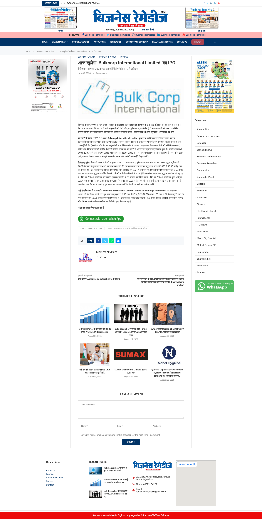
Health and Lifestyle (162, 42)
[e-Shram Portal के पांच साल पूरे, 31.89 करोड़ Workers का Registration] (94, 314)
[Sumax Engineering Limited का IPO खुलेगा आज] (131, 354)
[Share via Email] (118, 240)
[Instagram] (211, 3)
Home (44, 42)
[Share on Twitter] (105, 240)
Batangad (201, 143)
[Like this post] (91, 240)
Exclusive (182, 42)
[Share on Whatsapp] (111, 240)
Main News (202, 231)
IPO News (202, 224)
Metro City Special (206, 238)
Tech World (115, 42)
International (203, 218)
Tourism (201, 272)
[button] (61, 3)
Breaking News (204, 149)
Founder (50, 474)
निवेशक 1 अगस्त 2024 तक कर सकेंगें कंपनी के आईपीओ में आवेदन (127, 228)
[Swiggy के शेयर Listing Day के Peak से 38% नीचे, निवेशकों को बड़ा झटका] (167, 314)
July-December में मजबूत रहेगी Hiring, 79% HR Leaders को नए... (115, 494)
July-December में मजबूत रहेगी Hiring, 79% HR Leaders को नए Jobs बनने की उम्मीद (131, 332)
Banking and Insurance (208, 136)
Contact (50, 485)
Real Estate (202, 252)
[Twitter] (207, 3)
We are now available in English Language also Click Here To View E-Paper (131, 515)
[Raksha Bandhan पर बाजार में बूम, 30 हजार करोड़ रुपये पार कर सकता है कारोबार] (95, 471)
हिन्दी (152, 29)
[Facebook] (204, 3)
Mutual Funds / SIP (206, 245)
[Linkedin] (215, 3)
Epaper (197, 42)
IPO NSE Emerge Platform (91, 228)
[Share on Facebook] (98, 240)
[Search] (215, 42)
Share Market (59, 42)
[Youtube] (219, 3)
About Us (50, 470)
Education (202, 190)
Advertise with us (55, 477)
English (145, 29)
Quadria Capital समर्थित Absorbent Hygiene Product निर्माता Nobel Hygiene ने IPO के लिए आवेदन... (167, 372)
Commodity (203, 170)
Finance (201, 204)
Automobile (100, 42)
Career (49, 481)
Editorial (201, 183)
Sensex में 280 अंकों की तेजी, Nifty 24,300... (84, 3)
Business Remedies (94, 34)
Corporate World (80, 42)
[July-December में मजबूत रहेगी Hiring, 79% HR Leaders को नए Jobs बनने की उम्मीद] (131, 314)
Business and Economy (137, 42)
